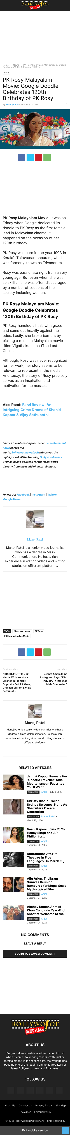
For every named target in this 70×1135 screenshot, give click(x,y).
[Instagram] (20, 1090)
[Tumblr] (49, 1090)
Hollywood (33, 817)
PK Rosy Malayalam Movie (16, 636)
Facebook (23, 494)
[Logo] (35, 1034)
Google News (11, 499)
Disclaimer (25, 1111)
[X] (30, 157)
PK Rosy (39, 631)
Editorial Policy (42, 1111)
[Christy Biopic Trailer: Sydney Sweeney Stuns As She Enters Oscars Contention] (13, 807)
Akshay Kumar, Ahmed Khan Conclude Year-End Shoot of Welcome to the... (46, 910)
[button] (8, 5)
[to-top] (65, 1129)
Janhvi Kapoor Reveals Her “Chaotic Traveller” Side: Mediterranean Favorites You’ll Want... (47, 782)
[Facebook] (21, 157)
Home (6, 64)
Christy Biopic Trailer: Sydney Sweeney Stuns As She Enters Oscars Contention (47, 806)
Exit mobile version (35, 1130)
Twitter (52, 494)
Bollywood (33, 792)
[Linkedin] (39, 750)
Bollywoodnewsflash (25, 452)
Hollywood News (51, 457)
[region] (35, 38)
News (16, 64)
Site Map (60, 1105)
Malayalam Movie (22, 631)
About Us (9, 1105)
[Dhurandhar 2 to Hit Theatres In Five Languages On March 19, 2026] (13, 860)
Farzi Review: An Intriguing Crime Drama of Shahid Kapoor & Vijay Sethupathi (32, 410)
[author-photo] (35, 717)
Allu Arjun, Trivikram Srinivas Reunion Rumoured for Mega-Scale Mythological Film (46, 884)
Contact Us (25, 1105)
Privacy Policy (43, 1105)
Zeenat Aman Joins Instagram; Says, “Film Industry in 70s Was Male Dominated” (53, 679)
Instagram (38, 494)
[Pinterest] (38, 157)
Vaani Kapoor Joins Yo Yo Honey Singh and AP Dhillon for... (46, 832)
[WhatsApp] (47, 157)
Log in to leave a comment (35, 953)
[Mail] (30, 1090)
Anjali (44, 791)
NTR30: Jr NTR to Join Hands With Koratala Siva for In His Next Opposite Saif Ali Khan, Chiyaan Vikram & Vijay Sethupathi (17, 682)
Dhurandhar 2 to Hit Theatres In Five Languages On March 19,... (47, 857)
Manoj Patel (12, 104)
